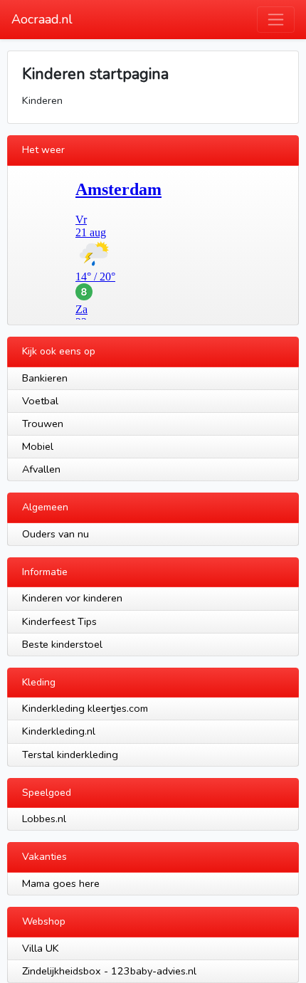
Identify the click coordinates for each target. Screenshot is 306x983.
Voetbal (40, 401)
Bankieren (45, 378)
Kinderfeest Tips (59, 621)
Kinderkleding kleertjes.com (85, 708)
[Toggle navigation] (276, 19)
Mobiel (37, 446)
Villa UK (40, 948)
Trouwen (42, 423)
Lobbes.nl (44, 818)
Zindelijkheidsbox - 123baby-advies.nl (109, 971)
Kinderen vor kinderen (72, 598)
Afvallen (41, 469)
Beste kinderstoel (62, 644)
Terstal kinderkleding (70, 754)
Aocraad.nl (42, 19)
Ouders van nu (55, 534)
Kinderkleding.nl (58, 731)
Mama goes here (61, 883)
